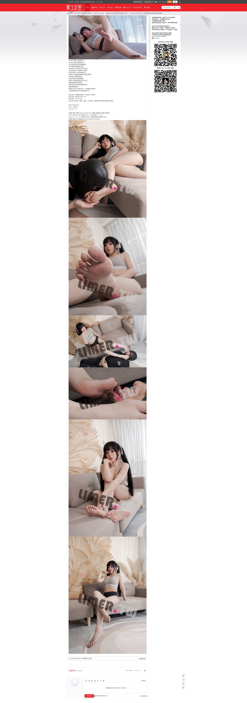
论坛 (87, 7)
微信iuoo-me (127, 7)
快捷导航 (179, 1)
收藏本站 (77, 2)
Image (92, 681)
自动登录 (159, 2)
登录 (119, 688)
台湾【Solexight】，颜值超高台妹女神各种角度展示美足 (111, 13)
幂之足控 (67, 13)
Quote (98, 681)
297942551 (157, 36)
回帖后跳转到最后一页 (102, 695)
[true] (179, 7)
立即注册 (124, 688)
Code (101, 681)
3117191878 (163, 36)
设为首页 (71, 2)
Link (95, 681)
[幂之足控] (68, 2)
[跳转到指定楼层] (145, 670)
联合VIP (102, 7)
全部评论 (72, 671)
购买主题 (142, 658)
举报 (145, 664)
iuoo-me (157, 38)
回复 (72, 664)
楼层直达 (137, 670)
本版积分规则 (143, 696)
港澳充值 (118, 7)
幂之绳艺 (147, 7)
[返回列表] (183, 688)
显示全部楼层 (129, 670)
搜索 (175, 7)
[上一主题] (183, 680)
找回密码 (164, 2)
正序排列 (79, 670)
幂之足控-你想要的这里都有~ (83, 13)
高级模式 (143, 680)
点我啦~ (176, 29)
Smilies (103, 681)
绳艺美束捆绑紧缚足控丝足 (88, 2)
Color (89, 681)
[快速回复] (183, 676)
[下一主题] (183, 684)
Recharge (110, 7)
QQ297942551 (137, 7)
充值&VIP (94, 7)
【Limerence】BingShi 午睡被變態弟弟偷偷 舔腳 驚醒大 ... (147, 13)
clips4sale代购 (99, 2)
